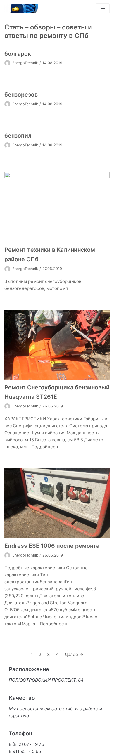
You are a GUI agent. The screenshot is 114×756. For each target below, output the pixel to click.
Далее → (74, 654)
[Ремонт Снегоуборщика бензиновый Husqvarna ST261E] (57, 345)
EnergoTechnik (25, 63)
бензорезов (21, 94)
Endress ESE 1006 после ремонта (51, 545)
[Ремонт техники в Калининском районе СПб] (57, 207)
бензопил (18, 135)
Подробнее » (45, 446)
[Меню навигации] (103, 8)
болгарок (17, 53)
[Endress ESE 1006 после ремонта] (57, 503)
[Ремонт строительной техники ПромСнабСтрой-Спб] (21, 8)
